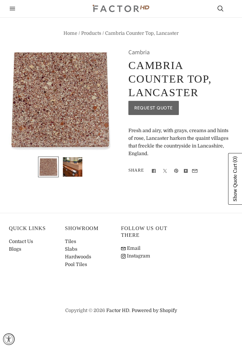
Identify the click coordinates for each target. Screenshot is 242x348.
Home (70, 33)
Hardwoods (78, 257)
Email (133, 248)
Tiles (70, 241)
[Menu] (12, 8)
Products (91, 33)
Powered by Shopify (154, 310)
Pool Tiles (76, 264)
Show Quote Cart (235, 178)
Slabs (71, 249)
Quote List (230, 9)
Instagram (138, 256)
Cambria (139, 52)
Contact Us (21, 241)
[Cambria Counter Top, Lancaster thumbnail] (48, 167)
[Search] (220, 8)
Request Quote (153, 108)
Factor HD (117, 310)
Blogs (15, 249)
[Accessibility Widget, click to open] (9, 339)
